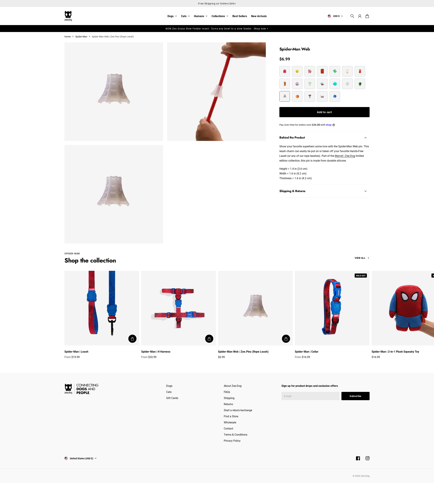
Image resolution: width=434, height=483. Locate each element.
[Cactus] (335, 71)
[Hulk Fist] (360, 84)
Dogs (170, 16)
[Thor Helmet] (322, 96)
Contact (228, 428)
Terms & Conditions (235, 434)
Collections (218, 16)
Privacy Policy (232, 440)
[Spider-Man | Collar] (332, 308)
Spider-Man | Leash (76, 351)
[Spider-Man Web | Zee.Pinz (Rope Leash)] (255, 308)
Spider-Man (81, 36)
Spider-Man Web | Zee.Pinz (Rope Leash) (243, 351)
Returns (228, 404)
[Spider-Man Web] (284, 96)
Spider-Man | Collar (306, 351)
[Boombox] (322, 71)
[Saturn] (322, 84)
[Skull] (347, 84)
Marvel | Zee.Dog (345, 156)
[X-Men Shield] (335, 96)
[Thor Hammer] (309, 96)
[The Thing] (297, 96)
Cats (183, 16)
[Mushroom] (309, 84)
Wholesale (230, 422)
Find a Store (231, 416)
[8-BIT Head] (284, 71)
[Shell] (335, 84)
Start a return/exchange (238, 410)
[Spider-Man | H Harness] (178, 308)
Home (67, 36)
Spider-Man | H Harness (155, 351)
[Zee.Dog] (68, 16)
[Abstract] (309, 71)
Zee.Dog (365, 475)
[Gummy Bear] (360, 71)
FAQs (227, 392)
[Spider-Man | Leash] (101, 308)
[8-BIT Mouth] (297, 71)
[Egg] (347, 71)
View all (360, 257)
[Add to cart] (132, 339)
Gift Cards (172, 398)
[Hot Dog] (284, 84)
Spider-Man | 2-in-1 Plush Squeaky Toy (395, 351)
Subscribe (355, 396)
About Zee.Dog (233, 385)
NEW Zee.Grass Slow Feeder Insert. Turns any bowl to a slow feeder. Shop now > (217, 28)
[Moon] (297, 84)
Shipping (229, 398)
